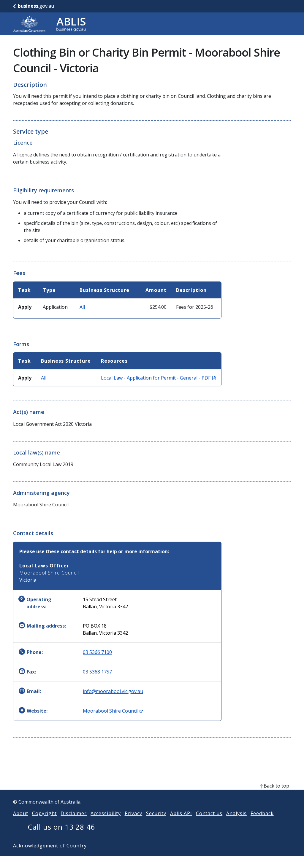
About (20, 813)
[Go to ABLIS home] (49, 23)
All (82, 307)
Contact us (209, 813)
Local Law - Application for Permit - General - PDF (158, 378)
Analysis (236, 813)
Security (156, 813)
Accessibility (106, 813)
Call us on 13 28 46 (61, 827)
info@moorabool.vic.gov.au (113, 691)
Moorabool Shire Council (113, 710)
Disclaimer (74, 813)
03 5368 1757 (97, 671)
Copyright (44, 813)
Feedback (262, 813)
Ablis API (181, 813)
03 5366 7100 (97, 652)
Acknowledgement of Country (50, 845)
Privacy (133, 813)
